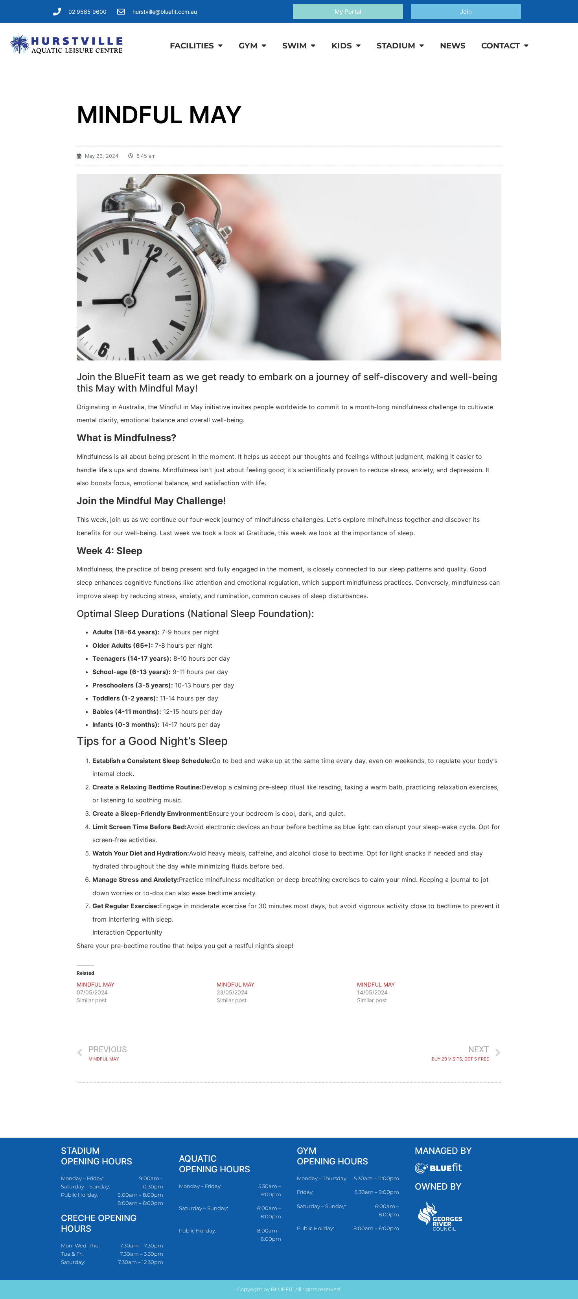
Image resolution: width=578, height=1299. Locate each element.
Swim (294, 45)
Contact (500, 45)
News (453, 45)
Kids (341, 45)
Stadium (396, 45)
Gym (248, 45)
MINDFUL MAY (95, 984)
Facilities (192, 45)
